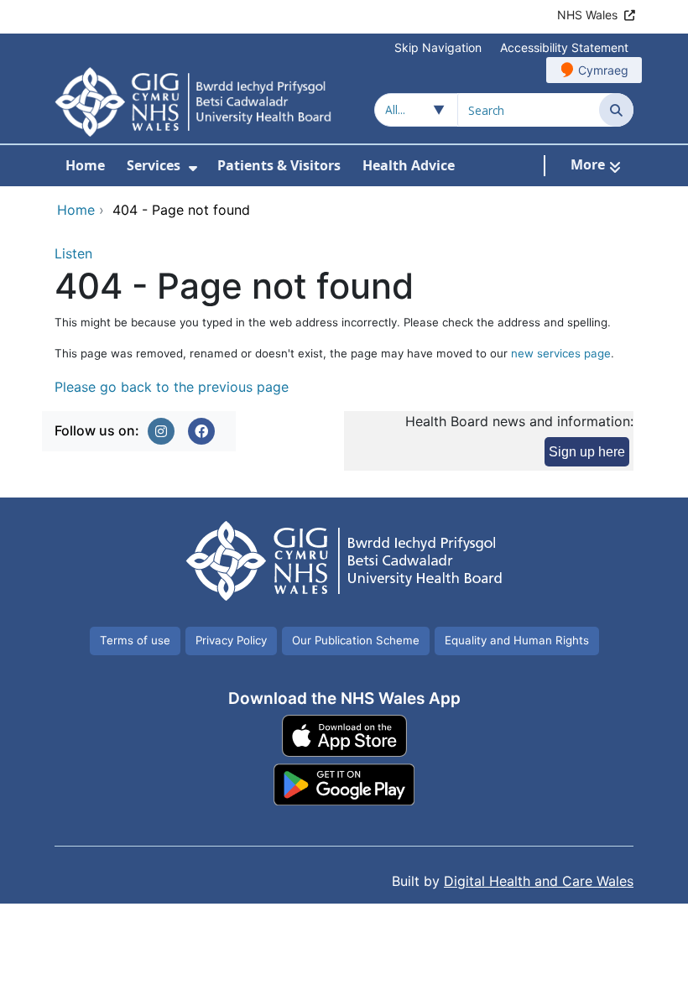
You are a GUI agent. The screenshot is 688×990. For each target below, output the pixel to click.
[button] (161, 431)
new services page (561, 353)
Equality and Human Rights (517, 640)
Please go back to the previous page (172, 386)
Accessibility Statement (564, 47)
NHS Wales (587, 15)
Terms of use (135, 640)
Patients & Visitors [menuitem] (279, 165)
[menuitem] (193, 168)
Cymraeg (603, 70)
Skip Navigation (438, 47)
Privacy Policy (231, 640)
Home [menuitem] (85, 165)
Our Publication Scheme (356, 640)
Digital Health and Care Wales (538, 881)
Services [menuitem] (153, 165)
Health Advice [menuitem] (408, 165)
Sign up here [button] (587, 452)
